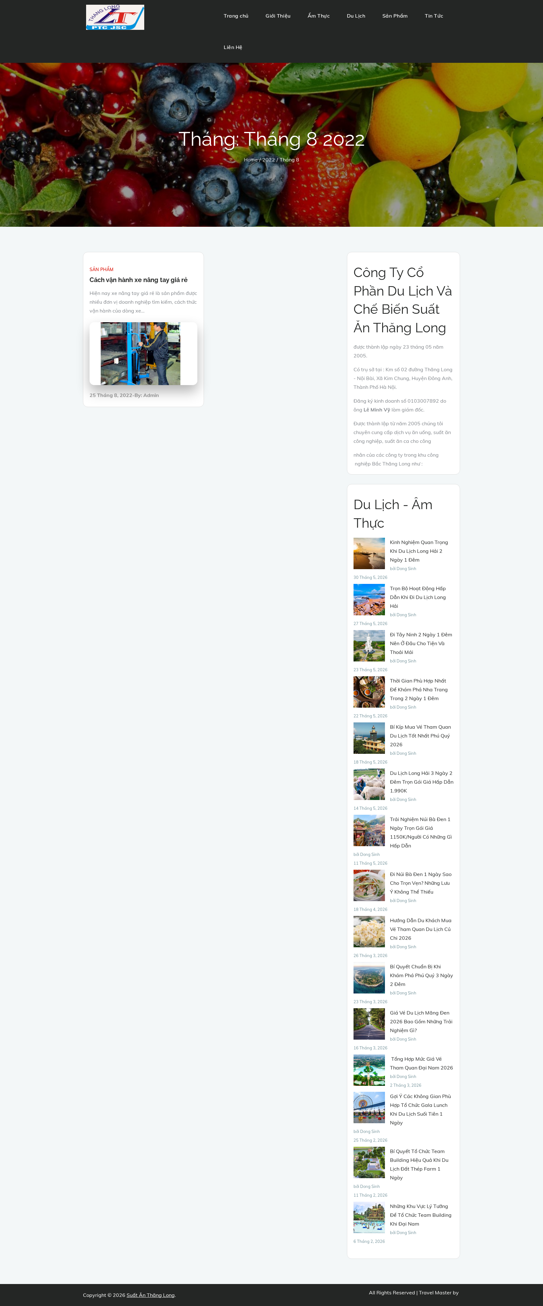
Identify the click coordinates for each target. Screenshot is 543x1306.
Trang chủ (236, 16)
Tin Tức (434, 16)
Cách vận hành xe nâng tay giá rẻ (139, 280)
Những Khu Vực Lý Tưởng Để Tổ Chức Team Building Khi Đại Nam (421, 1215)
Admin (151, 395)
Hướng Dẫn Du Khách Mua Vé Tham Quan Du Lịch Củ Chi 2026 (421, 929)
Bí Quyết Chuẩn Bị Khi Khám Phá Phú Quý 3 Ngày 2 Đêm (421, 975)
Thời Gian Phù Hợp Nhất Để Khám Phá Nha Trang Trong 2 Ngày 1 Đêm (419, 689)
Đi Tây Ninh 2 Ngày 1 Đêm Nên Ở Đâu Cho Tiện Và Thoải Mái (421, 643)
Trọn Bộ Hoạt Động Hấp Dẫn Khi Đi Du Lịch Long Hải (418, 597)
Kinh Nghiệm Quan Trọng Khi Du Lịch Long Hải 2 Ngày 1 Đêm (419, 551)
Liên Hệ (233, 47)
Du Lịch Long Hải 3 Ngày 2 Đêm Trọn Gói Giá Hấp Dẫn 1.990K (421, 782)
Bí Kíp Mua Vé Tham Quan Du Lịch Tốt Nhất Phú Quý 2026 (420, 736)
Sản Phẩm (395, 16)
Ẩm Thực (319, 16)
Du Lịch (356, 16)
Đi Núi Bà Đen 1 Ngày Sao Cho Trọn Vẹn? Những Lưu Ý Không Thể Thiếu (421, 883)
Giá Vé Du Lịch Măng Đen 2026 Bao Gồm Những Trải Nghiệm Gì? (421, 1021)
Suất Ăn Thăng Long (151, 1295)
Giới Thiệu (278, 16)
